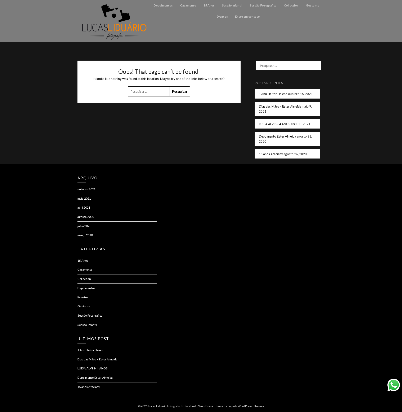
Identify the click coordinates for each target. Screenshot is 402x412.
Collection (291, 5)
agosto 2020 (85, 216)
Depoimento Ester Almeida (277, 136)
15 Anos (209, 5)
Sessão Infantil (232, 5)
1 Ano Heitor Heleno (273, 94)
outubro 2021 (86, 189)
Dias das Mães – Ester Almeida (280, 106)
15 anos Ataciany (271, 154)
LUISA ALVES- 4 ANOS (274, 124)
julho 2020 (84, 226)
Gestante (312, 5)
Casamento (188, 5)
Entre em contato (247, 16)
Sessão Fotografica (263, 5)
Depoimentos (163, 5)
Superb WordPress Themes (246, 406)
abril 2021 (83, 207)
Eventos (222, 16)
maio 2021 (84, 198)
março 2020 (85, 235)
